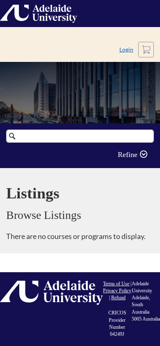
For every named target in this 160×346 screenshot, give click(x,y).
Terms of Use (116, 284)
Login (126, 49)
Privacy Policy (117, 291)
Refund (118, 297)
